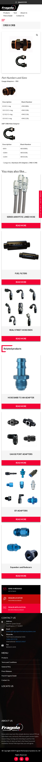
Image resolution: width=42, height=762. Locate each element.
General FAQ (6, 667)
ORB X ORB (33, 163)
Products (6, 13)
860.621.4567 (21, 641)
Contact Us (20, 16)
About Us (23, 13)
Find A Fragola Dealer (9, 676)
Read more (21, 225)
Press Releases (7, 671)
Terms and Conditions (9, 662)
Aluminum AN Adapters (20, 163)
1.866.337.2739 (11, 639)
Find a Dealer (8, 16)
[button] (37, 35)
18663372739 (22, 2)
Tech (15, 13)
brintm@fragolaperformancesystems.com (21, 631)
